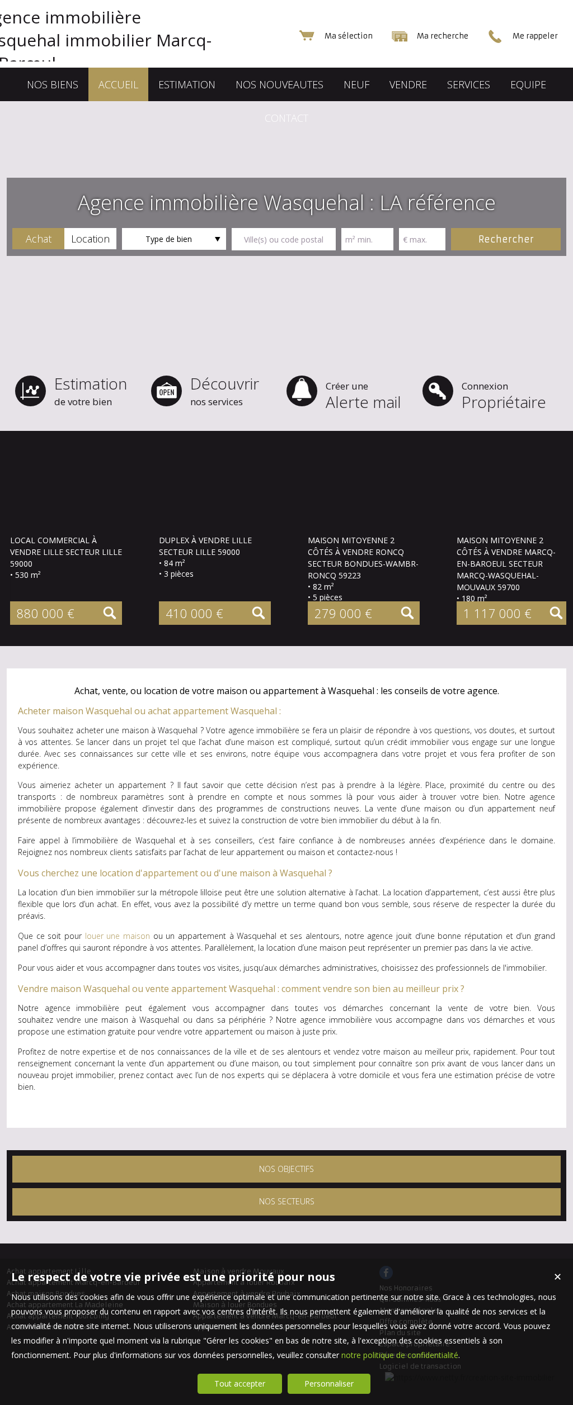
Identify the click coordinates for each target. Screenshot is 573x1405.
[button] (38, 238)
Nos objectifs (286, 1169)
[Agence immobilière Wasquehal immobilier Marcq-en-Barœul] (119, 62)
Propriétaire (504, 395)
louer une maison (117, 936)
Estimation (90, 390)
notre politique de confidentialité (399, 1355)
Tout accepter (239, 1383)
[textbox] (284, 239)
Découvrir (224, 390)
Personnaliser (329, 1383)
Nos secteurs (286, 1201)
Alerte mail (363, 395)
